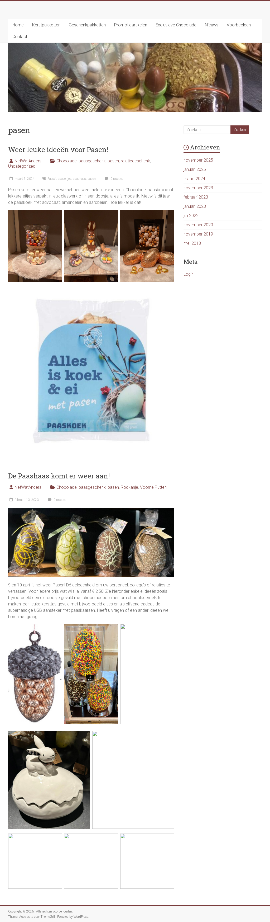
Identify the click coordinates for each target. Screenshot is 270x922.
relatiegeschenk (135, 160)
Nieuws (211, 24)
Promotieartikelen (130, 24)
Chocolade (66, 160)
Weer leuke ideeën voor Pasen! (58, 149)
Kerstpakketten (46, 24)
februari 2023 (196, 197)
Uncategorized (21, 166)
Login (189, 274)
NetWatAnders (28, 160)
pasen (113, 160)
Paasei (51, 179)
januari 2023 (195, 206)
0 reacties (116, 179)
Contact (19, 36)
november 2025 (198, 160)
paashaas (79, 179)
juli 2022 (191, 215)
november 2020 (198, 224)
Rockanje (129, 487)
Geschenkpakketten (87, 24)
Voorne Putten (153, 487)
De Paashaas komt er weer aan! (59, 475)
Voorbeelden (239, 24)
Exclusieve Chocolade (176, 24)
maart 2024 (194, 178)
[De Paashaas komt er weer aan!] (91, 510)
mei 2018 (192, 243)
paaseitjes (64, 179)
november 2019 (198, 234)
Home (18, 24)
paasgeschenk (92, 160)
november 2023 (198, 187)
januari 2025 (195, 169)
